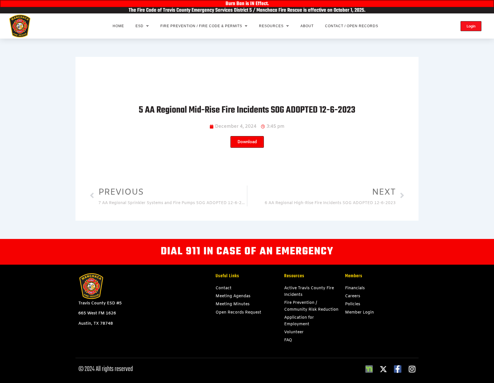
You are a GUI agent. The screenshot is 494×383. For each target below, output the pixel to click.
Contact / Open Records (351, 26)
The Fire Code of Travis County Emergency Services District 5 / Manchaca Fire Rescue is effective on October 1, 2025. (247, 10)
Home (118, 26)
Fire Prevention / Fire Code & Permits (201, 26)
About (307, 26)
